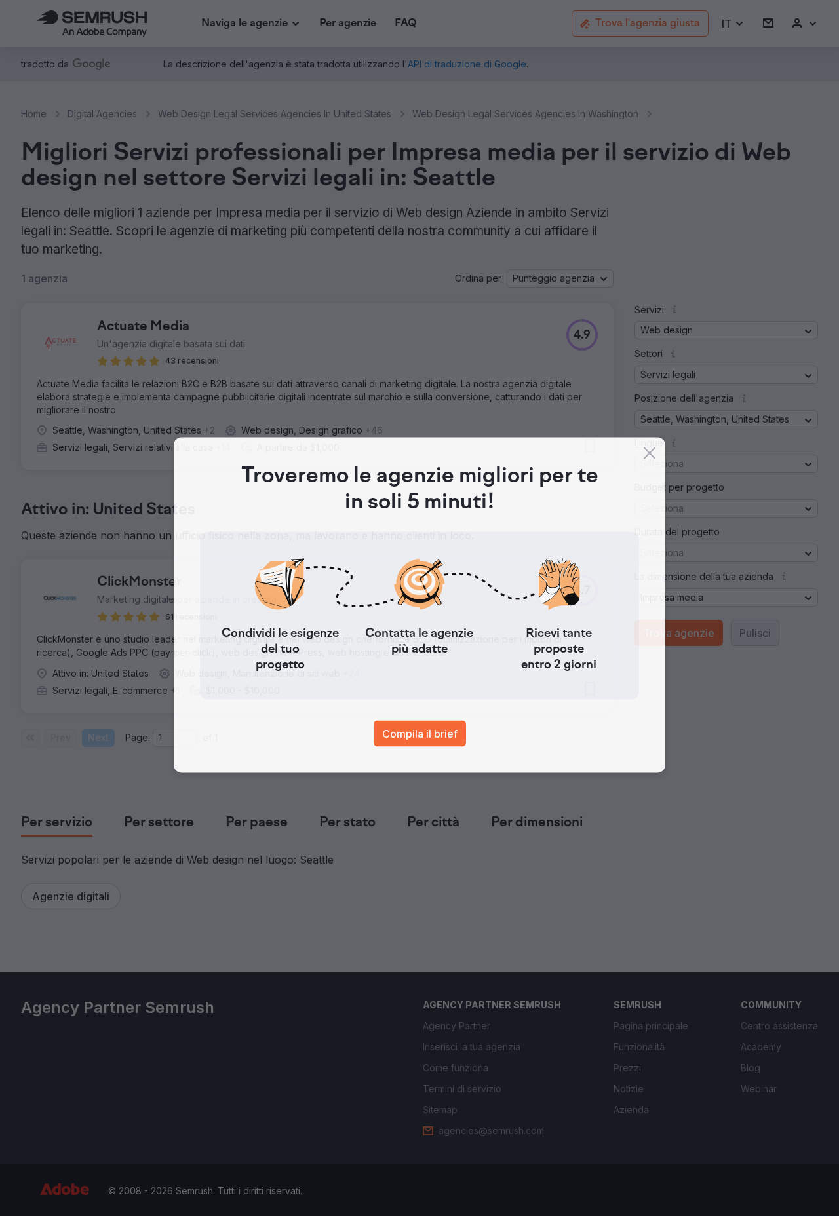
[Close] (649, 456)
